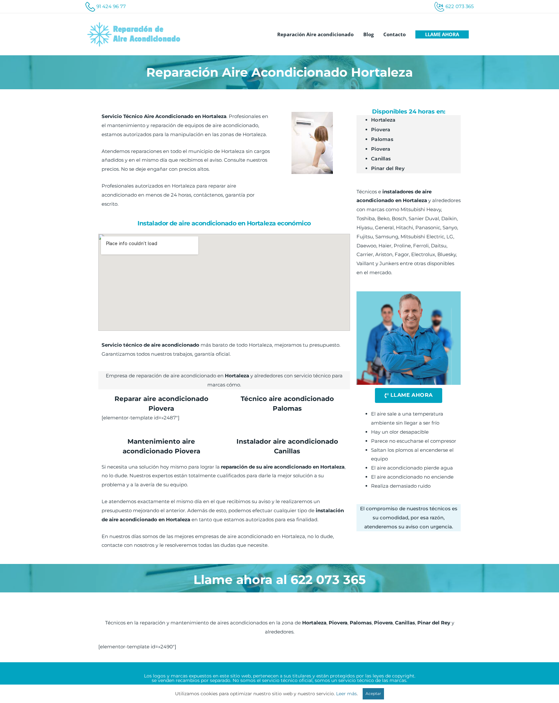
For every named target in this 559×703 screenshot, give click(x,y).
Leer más (346, 693)
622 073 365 (459, 6)
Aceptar (373, 693)
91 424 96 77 (111, 6)
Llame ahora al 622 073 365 (279, 579)
